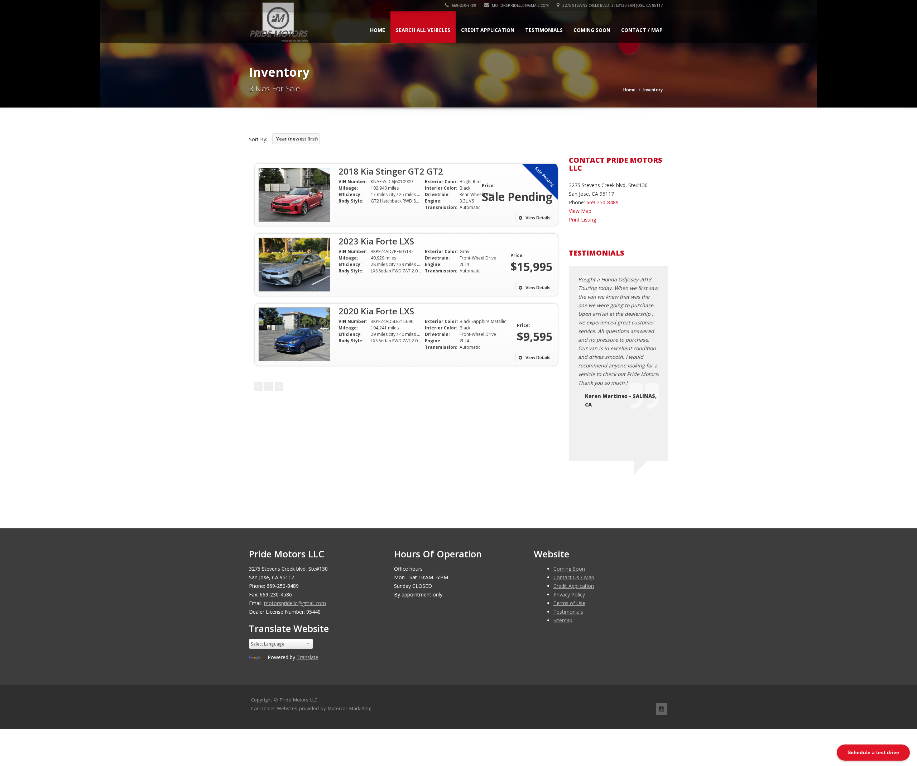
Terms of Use (569, 603)
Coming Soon (591, 30)
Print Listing (582, 219)
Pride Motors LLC (298, 699)
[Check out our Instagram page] (661, 709)
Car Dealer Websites (274, 708)
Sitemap (562, 620)
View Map (580, 211)
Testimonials (544, 30)
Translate (307, 657)
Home (377, 30)
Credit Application (487, 30)
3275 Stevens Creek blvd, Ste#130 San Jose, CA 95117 (612, 5)
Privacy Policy (569, 594)
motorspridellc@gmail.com (520, 5)
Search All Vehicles (423, 30)
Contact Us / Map (573, 577)
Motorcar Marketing (349, 708)
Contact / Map (642, 30)
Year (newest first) (297, 138)
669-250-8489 (463, 5)
